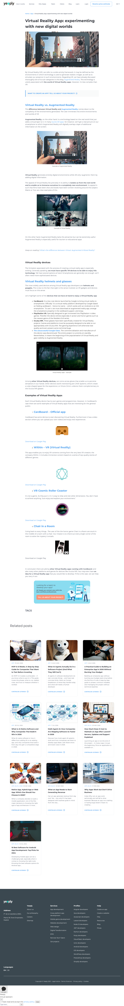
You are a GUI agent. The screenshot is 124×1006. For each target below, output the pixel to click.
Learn (77, 4)
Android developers (81, 947)
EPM (52, 934)
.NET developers (79, 928)
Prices (99, 928)
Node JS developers (81, 924)
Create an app (102, 909)
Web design (54, 927)
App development (57, 909)
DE (8, 970)
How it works (20, 4)
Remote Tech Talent (57, 938)
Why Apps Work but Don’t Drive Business (98, 791)
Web (21, 786)
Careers (29, 917)
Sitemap (30, 920)
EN (117, 4)
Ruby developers (80, 935)
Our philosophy (32, 913)
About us (30, 909)
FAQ (98, 917)
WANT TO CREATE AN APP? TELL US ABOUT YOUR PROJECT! (51, 93)
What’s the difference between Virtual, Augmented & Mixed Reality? (67, 250)
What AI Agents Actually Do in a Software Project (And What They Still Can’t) (61, 669)
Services (31, 4)
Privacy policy (77, 981)
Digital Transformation (58, 930)
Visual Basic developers (82, 939)
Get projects (54, 941)
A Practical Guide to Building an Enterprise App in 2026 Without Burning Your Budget (97, 669)
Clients (62, 4)
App (32, 13)
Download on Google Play (35, 442)
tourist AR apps (58, 122)
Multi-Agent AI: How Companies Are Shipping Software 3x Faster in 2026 (61, 731)
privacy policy (29, 1002)
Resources (101, 920)
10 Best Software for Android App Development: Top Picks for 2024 (25, 850)
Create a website (103, 913)
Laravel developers (80, 920)
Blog (70, 4)
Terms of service (66, 981)
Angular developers (81, 909)
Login (86, 4)
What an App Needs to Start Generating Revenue (60, 791)
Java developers (79, 913)
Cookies (86, 981)
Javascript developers (81, 917)
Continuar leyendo (19, 691)
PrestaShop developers (82, 958)
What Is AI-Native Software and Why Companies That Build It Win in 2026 (25, 731)
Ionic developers (80, 943)
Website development (58, 923)
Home (27, 13)
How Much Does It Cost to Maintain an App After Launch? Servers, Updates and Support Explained (97, 733)
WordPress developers (82, 954)
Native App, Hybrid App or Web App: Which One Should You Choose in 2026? (25, 792)
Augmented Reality (72, 80)
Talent (53, 4)
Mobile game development (60, 919)
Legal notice (56, 981)
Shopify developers (81, 961)
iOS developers (79, 950)
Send (37, 1002)
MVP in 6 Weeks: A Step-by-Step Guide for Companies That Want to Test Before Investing (25, 669)
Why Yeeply (42, 4)
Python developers (81, 932)
